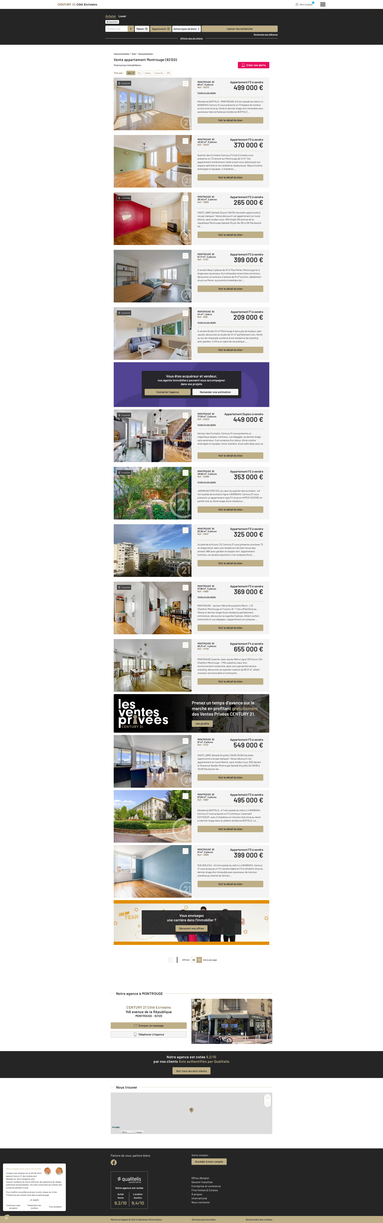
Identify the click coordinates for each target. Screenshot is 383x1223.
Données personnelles (204, 1219)
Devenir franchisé (202, 1182)
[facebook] (114, 1162)
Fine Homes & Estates (205, 1190)
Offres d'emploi (200, 1178)
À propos (197, 1194)
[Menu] (323, 4)
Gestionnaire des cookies (259, 1219)
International (199, 1198)
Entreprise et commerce (206, 1186)
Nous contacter (201, 1202)
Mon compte (306, 4)
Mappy (139, 1132)
